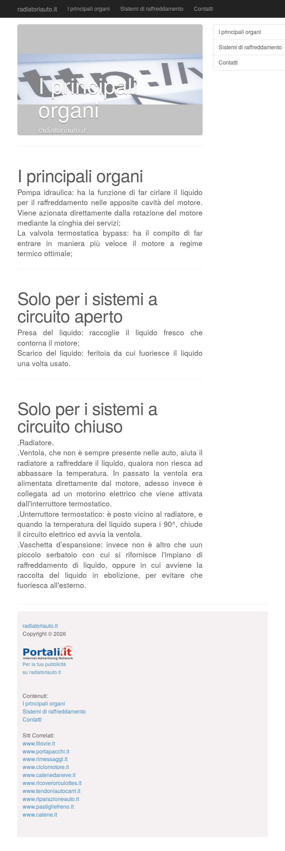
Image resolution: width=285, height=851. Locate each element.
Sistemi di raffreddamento (152, 8)
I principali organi (88, 8)
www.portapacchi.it (46, 751)
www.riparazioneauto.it (51, 799)
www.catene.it (40, 814)
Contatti (203, 8)
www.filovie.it (39, 743)
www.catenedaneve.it (49, 775)
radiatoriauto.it (37, 8)
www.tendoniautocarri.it (51, 791)
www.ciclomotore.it (46, 767)
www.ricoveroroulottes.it (52, 783)
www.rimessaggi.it (45, 759)
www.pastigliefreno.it (48, 806)
